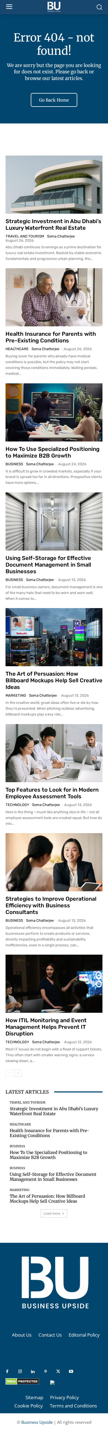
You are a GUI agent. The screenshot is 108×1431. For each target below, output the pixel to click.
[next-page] (17, 1073)
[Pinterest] (45, 1372)
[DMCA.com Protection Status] (22, 1383)
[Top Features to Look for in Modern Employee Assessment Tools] (54, 753)
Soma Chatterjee (61, 236)
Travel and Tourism (25, 236)
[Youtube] (71, 1372)
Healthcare (17, 349)
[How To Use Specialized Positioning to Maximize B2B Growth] (54, 412)
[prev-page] (9, 1073)
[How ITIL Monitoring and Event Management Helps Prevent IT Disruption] (54, 984)
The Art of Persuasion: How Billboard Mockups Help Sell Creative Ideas (54, 680)
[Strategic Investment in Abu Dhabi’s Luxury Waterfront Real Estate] (54, 185)
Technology (17, 805)
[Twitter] (58, 1372)
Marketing (16, 695)
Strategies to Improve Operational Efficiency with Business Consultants (51, 905)
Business (14, 464)
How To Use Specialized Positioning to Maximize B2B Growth (52, 452)
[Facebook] (7, 1372)
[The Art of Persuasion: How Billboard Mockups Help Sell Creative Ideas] (54, 637)
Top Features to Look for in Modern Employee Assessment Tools (52, 793)
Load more (52, 1213)
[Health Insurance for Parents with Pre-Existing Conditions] (54, 297)
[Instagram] (20, 1372)
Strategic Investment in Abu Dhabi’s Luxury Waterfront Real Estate (53, 224)
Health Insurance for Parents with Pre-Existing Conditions (51, 337)
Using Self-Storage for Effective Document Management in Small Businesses (48, 565)
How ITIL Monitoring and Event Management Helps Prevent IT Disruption (46, 1027)
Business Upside (37, 1422)
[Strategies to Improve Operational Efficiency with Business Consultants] (54, 862)
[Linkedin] (33, 1372)
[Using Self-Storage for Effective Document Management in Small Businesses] (54, 521)
